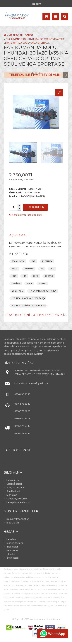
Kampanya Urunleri (17, 498)
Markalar (11, 494)
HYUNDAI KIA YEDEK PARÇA (43, 290)
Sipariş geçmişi (14, 543)
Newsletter (12, 550)
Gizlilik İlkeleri (14, 483)
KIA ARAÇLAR (16, 35)
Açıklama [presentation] (17, 235)
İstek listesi (12, 557)
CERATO (49, 276)
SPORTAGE (17, 290)
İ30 (42, 268)
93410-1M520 (18, 261)
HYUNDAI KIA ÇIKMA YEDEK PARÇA (28, 298)
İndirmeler (12, 546)
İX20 (52, 268)
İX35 (14, 276)
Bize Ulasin (12, 522)
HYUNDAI (29, 268)
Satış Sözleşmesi (15, 487)
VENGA (29, 35)
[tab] (17, 235)
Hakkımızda (13, 480)
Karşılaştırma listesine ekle (27, 214)
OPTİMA (16, 283)
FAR (33, 261)
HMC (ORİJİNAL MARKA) (32, 196)
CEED (35, 276)
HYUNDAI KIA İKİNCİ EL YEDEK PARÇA (30, 305)
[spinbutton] (13, 207)
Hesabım (36, 3)
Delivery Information (17, 519)
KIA (24, 276)
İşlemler (10, 554)
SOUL (29, 283)
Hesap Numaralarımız (18, 502)
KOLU (15, 268)
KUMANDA (47, 261)
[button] (19, 205)
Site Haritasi (13, 491)
